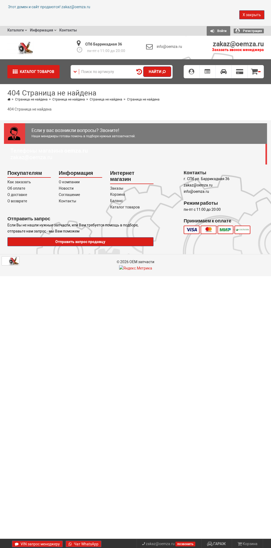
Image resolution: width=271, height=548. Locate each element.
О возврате (17, 201)
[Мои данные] (192, 71)
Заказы (116, 188)
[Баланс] (240, 71)
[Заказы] (208, 71)
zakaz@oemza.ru (31, 157)
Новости (66, 188)
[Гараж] (224, 71)
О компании (69, 182)
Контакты (67, 201)
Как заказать (19, 182)
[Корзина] (256, 71)
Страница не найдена (31, 99)
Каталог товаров (125, 207)
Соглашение (69, 195)
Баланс (116, 201)
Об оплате (16, 188)
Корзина (117, 194)
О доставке (17, 195)
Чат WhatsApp (85, 544)
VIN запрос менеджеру (40, 544)
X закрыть (252, 15)
